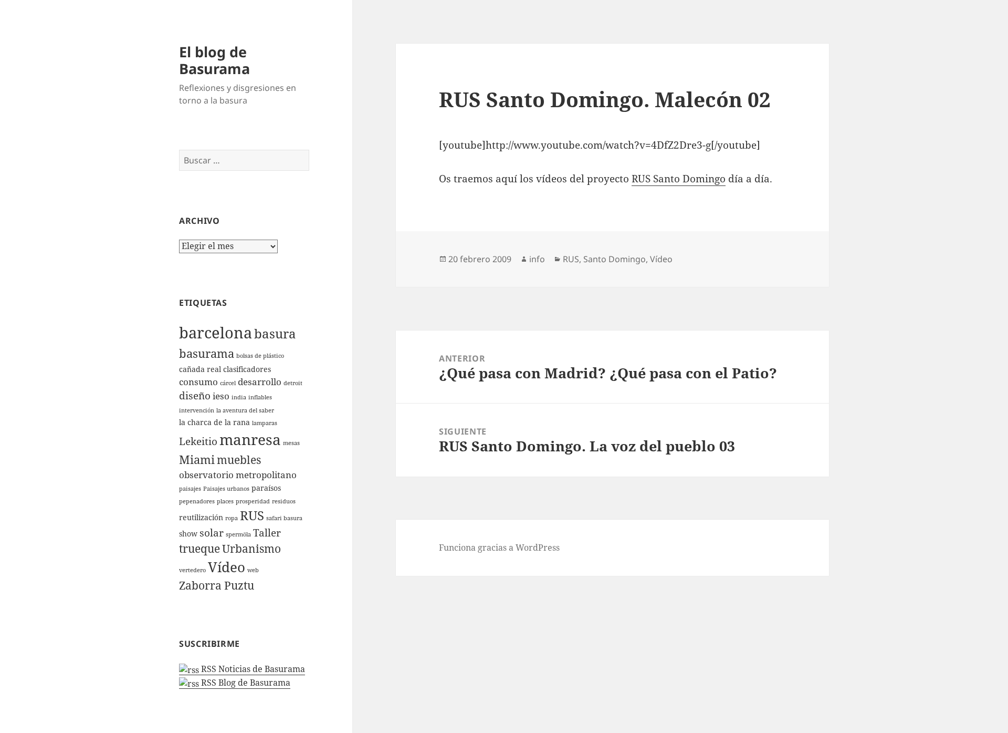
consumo (198, 382)
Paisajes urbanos (226, 488)
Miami (197, 459)
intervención (196, 410)
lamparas (264, 423)
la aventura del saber (245, 410)
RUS (252, 515)
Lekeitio (198, 441)
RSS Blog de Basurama (244, 682)
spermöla (238, 534)
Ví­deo (226, 567)
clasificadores (247, 369)
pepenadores (197, 501)
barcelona (215, 332)
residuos (284, 501)
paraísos (266, 488)
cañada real (200, 369)
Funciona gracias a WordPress (499, 547)
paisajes (190, 488)
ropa (231, 518)
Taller (267, 533)
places (225, 501)
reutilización (201, 517)
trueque (199, 548)
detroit (293, 383)
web (253, 570)
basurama (206, 353)
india (239, 397)
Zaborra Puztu (216, 585)
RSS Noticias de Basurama (252, 669)
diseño (195, 395)
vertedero (192, 570)
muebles (239, 459)
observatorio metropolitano (238, 475)
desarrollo (259, 382)
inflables (260, 397)
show (188, 534)
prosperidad (253, 501)
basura (275, 333)
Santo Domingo (614, 259)
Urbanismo (251, 548)
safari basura (284, 518)
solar (212, 533)
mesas (291, 443)
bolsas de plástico (260, 355)
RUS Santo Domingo (679, 178)
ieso (221, 396)
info (537, 259)
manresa (250, 439)
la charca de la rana (214, 422)
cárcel (228, 383)
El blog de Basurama (214, 60)
